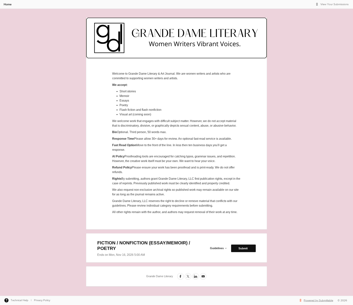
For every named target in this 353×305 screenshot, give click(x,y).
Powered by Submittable (318, 300)
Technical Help (19, 300)
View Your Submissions (334, 4)
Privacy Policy (42, 300)
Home (8, 4)
